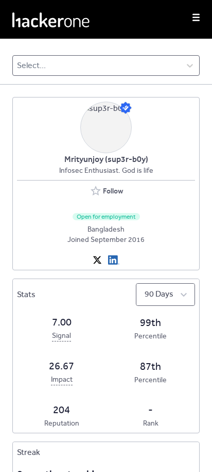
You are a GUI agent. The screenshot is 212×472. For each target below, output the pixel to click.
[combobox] (18, 65)
